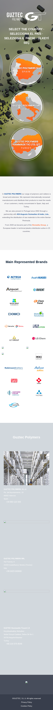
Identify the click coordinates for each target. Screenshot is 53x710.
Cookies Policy (26, 706)
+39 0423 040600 (14, 571)
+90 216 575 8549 (14, 644)
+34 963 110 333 (13, 502)
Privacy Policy (26, 702)
